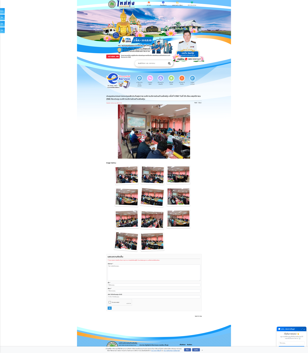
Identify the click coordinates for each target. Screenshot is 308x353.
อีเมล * (109, 288)
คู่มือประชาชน (189, 83)
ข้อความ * (110, 264)
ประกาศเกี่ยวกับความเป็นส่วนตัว (172, 350)
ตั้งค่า (187, 350)
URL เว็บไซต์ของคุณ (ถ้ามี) (115, 294)
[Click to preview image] (154, 131)
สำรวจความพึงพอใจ (136, 83)
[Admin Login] (300, 338)
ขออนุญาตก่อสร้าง (178, 83)
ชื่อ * (109, 283)
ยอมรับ (196, 350)
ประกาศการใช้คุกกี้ (156, 350)
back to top (198, 316)
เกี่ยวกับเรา (183, 345)
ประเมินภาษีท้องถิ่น (157, 83)
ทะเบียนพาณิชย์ (168, 83)
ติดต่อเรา (189, 345)
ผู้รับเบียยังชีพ (147, 83)
